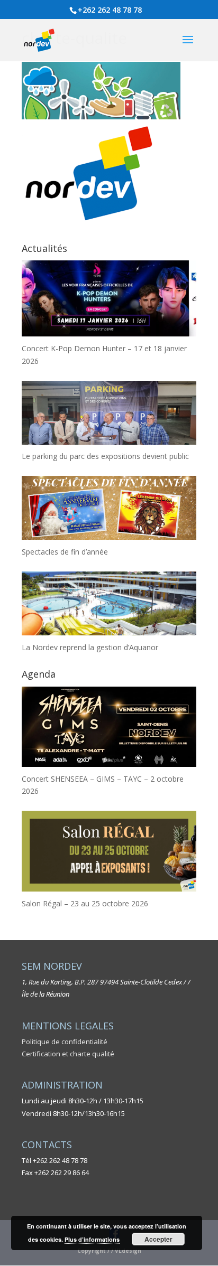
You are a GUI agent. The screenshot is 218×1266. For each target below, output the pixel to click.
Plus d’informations (92, 1239)
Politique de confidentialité (64, 1041)
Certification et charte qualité (68, 1053)
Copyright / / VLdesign (109, 1250)
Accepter (158, 1239)
